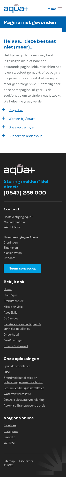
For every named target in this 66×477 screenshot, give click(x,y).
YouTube (9, 443)
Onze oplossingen (22, 127)
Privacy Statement (16, 346)
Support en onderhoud (26, 136)
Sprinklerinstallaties (17, 366)
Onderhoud (11, 334)
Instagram (11, 431)
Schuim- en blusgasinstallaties (24, 388)
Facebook (10, 425)
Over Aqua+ (11, 295)
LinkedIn (9, 437)
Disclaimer (26, 461)
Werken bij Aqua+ (22, 119)
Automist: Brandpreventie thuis (24, 405)
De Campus (11, 318)
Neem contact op (22, 268)
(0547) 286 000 (25, 193)
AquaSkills (10, 312)
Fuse (7, 372)
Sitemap (9, 461)
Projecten (16, 110)
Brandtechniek (13, 301)
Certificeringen (13, 340)
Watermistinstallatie (17, 394)
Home (8, 289)
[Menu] (55, 9)
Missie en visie (13, 306)
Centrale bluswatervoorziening (24, 399)
